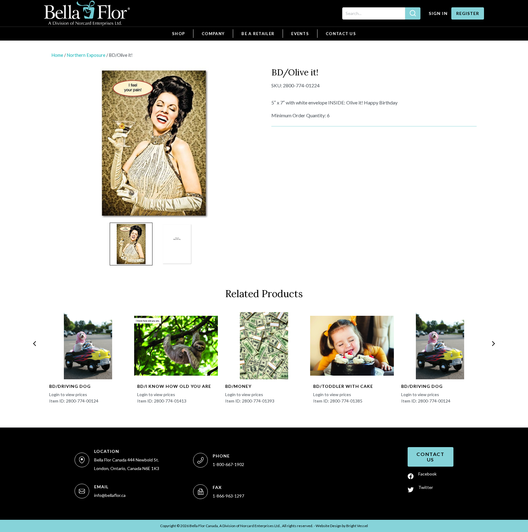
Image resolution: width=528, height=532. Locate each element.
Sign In (438, 13)
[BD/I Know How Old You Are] (176, 345)
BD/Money (238, 386)
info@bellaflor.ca (110, 495)
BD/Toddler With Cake (343, 386)
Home (57, 55)
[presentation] (34, 343)
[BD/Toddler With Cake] (352, 345)
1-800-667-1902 (228, 464)
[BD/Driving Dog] (88, 345)
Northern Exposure (86, 55)
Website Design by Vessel (342, 525)
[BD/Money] (264, 345)
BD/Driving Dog (70, 386)
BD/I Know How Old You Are (174, 386)
